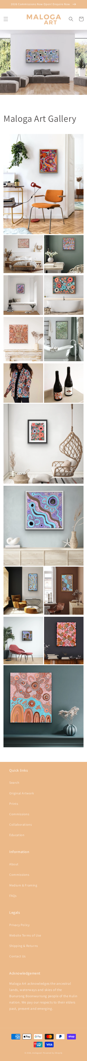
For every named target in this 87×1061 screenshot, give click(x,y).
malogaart (37, 1052)
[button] (6, 19)
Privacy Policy (19, 925)
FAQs (12, 896)
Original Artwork (21, 793)
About (14, 864)
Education (16, 835)
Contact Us (17, 956)
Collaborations (20, 824)
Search (14, 782)
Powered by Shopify (53, 1052)
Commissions (19, 814)
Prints (13, 804)
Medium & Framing (23, 885)
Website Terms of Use (25, 935)
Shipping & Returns (23, 946)
